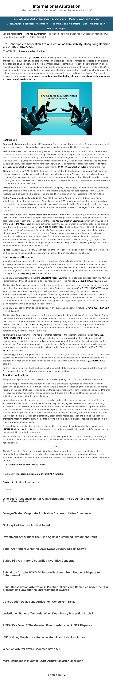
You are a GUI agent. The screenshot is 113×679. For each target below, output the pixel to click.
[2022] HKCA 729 (34, 57)
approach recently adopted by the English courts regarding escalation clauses (71, 76)
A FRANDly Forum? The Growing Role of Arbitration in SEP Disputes (47, 625)
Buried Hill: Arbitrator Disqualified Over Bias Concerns (38, 560)
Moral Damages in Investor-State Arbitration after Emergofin (43, 660)
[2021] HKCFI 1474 (51, 227)
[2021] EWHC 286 (20, 79)
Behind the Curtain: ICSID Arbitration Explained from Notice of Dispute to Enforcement (51, 574)
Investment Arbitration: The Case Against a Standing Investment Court (50, 537)
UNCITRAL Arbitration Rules (72, 167)
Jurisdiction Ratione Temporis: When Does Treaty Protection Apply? (48, 613)
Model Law (62, 242)
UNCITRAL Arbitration (52, 474)
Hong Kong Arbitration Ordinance (66, 221)
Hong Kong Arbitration (28, 474)
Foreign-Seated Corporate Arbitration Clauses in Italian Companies (47, 513)
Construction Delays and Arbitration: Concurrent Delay (39, 601)
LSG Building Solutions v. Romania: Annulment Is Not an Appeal (44, 637)
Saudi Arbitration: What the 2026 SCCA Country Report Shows (44, 548)
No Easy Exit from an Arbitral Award (26, 525)
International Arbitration (56, 6)
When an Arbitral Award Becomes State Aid (31, 649)
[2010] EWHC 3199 (12, 338)
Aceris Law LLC (39, 464)
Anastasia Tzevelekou (19, 464)
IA (65, 675)
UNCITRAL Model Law (20, 224)
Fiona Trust (99, 335)
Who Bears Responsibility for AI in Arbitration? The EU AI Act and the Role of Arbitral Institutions (53, 500)
